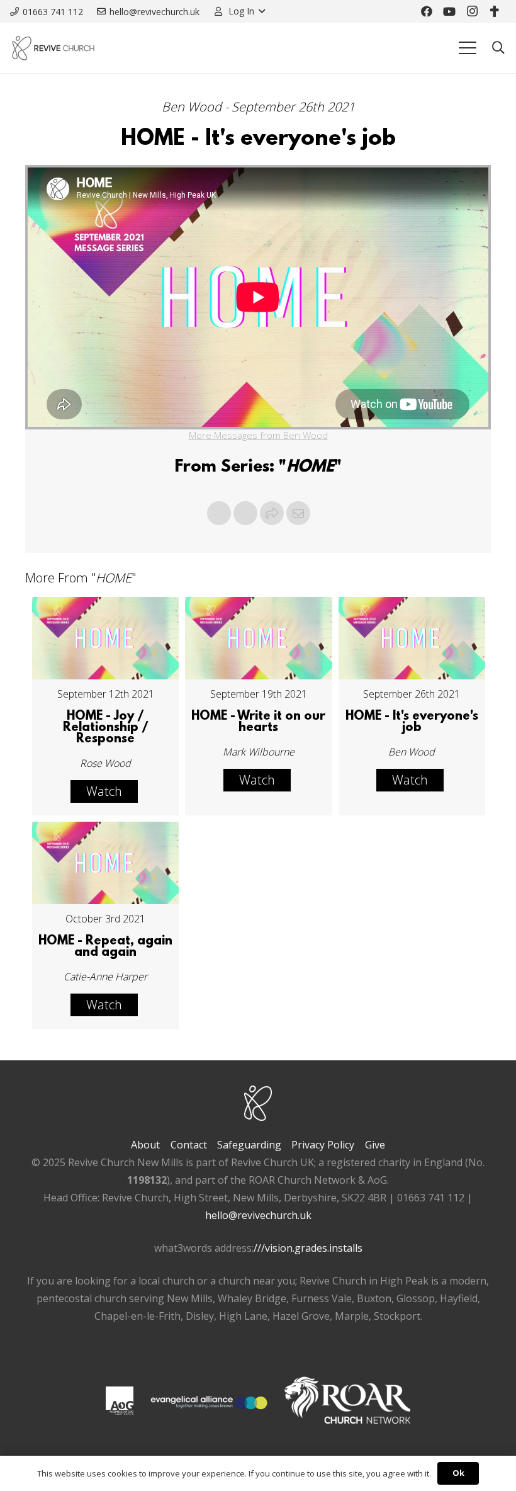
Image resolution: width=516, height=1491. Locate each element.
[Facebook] (426, 11)
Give (375, 1145)
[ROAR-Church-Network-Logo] (347, 1403)
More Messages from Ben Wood (258, 435)
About (145, 1145)
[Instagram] (472, 11)
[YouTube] (449, 11)
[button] (239, 11)
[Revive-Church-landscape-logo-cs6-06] (53, 48)
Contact (189, 1145)
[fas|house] (119, 1400)
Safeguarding (249, 1145)
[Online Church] (494, 11)
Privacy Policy (322, 1145)
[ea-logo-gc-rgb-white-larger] (209, 1402)
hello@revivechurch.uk (258, 1215)
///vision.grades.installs (308, 1248)
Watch (104, 791)
